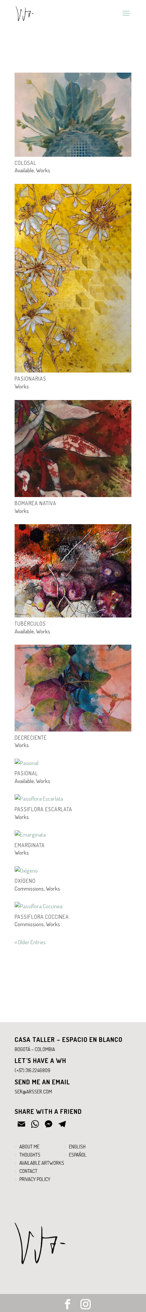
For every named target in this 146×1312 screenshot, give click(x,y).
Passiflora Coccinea (42, 916)
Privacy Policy (34, 1179)
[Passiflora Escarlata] (73, 798)
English (77, 1146)
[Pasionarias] (73, 278)
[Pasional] (73, 763)
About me (29, 1146)
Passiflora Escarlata (43, 809)
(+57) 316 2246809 (32, 1070)
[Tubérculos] (73, 570)
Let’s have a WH (40, 1060)
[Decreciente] (73, 688)
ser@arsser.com (33, 1091)
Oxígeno (25, 880)
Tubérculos (30, 623)
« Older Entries (30, 942)
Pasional (26, 773)
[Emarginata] (73, 834)
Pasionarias (30, 378)
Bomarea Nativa (35, 503)
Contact (28, 1171)
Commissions (29, 888)
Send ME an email (42, 1082)
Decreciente (31, 737)
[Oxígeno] (73, 870)
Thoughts (29, 1155)
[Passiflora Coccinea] (73, 906)
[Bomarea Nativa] (73, 448)
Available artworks (41, 1163)
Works (43, 170)
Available (24, 170)
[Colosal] (73, 115)
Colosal (25, 162)
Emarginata (30, 845)
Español (78, 1155)
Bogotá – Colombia (35, 1049)
